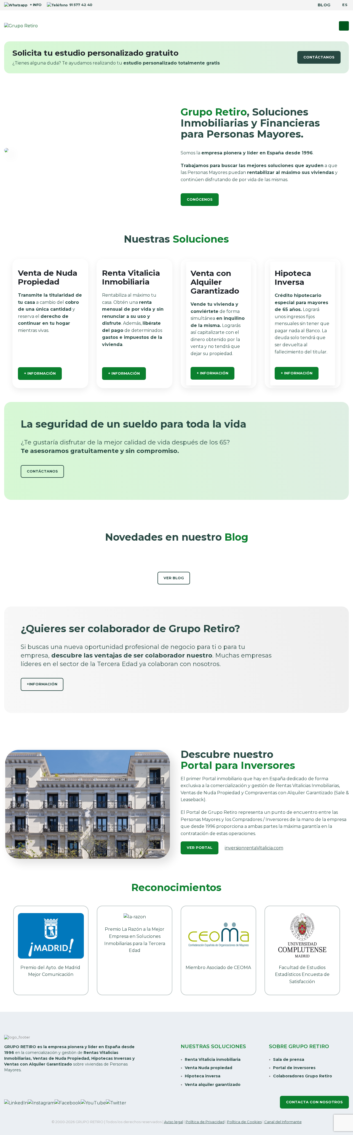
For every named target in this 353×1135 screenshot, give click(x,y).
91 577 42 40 (80, 5)
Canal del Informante (283, 1122)
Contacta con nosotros (314, 1102)
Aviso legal (173, 1122)
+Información (42, 684)
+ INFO (35, 5)
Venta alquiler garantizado (212, 1084)
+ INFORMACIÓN (40, 373)
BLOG (324, 4)
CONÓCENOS (200, 199)
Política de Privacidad (205, 1122)
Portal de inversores (294, 1067)
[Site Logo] (21, 26)
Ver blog (174, 578)
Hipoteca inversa (202, 1076)
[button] (344, 26)
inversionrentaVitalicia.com (254, 847)
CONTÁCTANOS (42, 471)
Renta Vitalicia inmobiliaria (212, 1059)
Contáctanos (319, 57)
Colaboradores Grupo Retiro (302, 1076)
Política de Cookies (244, 1122)
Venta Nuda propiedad (208, 1067)
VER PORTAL (199, 848)
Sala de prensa (288, 1059)
